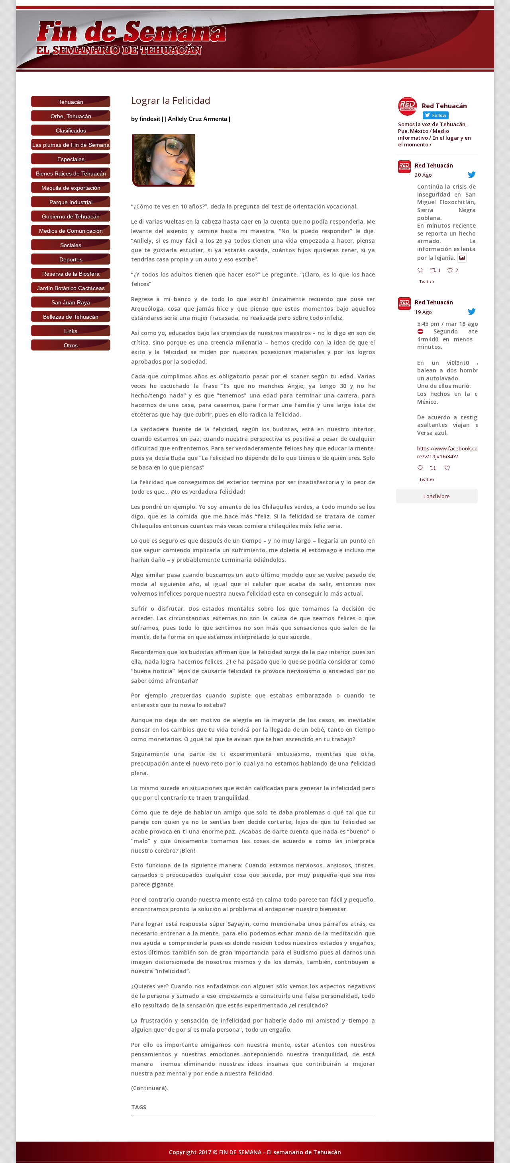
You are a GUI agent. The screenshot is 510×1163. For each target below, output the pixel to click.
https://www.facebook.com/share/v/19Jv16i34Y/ (455, 452)
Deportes (70, 259)
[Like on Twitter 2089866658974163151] (449, 469)
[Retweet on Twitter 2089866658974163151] (435, 469)
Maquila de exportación (70, 188)
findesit (149, 118)
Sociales (70, 245)
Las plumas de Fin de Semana (71, 145)
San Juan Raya (70, 302)
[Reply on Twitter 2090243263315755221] (421, 271)
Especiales (70, 159)
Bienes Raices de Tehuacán (71, 173)
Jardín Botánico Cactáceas (71, 288)
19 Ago (423, 312)
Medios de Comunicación (71, 231)
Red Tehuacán (434, 165)
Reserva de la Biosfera (71, 274)
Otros (71, 345)
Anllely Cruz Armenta (197, 118)
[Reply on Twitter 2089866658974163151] (421, 469)
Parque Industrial (70, 202)
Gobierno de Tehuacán (71, 216)
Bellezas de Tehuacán (70, 317)
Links (70, 331)
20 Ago (423, 174)
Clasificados (71, 130)
